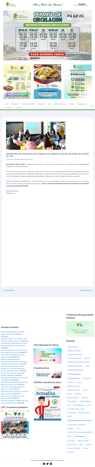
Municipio (14, 104)
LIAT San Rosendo (78, 405)
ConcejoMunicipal (74, 378)
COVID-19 (70, 382)
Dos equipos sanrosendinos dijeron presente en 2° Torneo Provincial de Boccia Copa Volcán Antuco (13, 368)
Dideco (69, 394)
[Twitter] (47, 464)
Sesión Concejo (83, 441)
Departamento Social (73, 390)
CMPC (87, 366)
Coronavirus (87, 378)
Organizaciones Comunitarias (76, 424)
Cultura (79, 382)
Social (81, 444)
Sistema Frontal (71, 444)
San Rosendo (28, 159)
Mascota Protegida (84, 412)
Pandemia (70, 428)
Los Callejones (71, 412)
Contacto (19, 108)
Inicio (7, 104)
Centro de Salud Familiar (74, 358)
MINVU (69, 416)
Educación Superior (72, 397)
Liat (68, 405)
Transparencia (82, 104)
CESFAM (87, 358)
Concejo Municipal (74, 374)
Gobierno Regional (84, 401)
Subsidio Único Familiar (74, 448)
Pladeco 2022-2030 (28, 104)
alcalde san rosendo (74, 351)
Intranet (72, 104)
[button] (19, 104)
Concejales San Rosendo (75, 370)
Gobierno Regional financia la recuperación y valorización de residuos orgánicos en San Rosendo (14, 361)
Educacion (78, 394)
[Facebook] (44, 464)
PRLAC (79, 428)
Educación (41, 104)
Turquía (86, 448)
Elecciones (85, 397)
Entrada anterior (8, 290)
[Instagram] (51, 464)
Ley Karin (8, 108)
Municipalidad (18, 159)
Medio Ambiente (59, 104)
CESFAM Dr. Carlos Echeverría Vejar (78, 362)
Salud (49, 104)
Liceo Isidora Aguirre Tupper (75, 409)
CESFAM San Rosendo (74, 366)
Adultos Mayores (72, 347)
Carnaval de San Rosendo (74, 354)
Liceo (88, 405)
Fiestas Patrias (71, 401)
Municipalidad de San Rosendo (79, 420)
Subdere (88, 444)
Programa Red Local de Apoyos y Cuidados (79, 432)
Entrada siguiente (86, 290)
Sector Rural (71, 440)
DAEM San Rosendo (73, 386)
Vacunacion (70, 452)
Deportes (86, 390)
